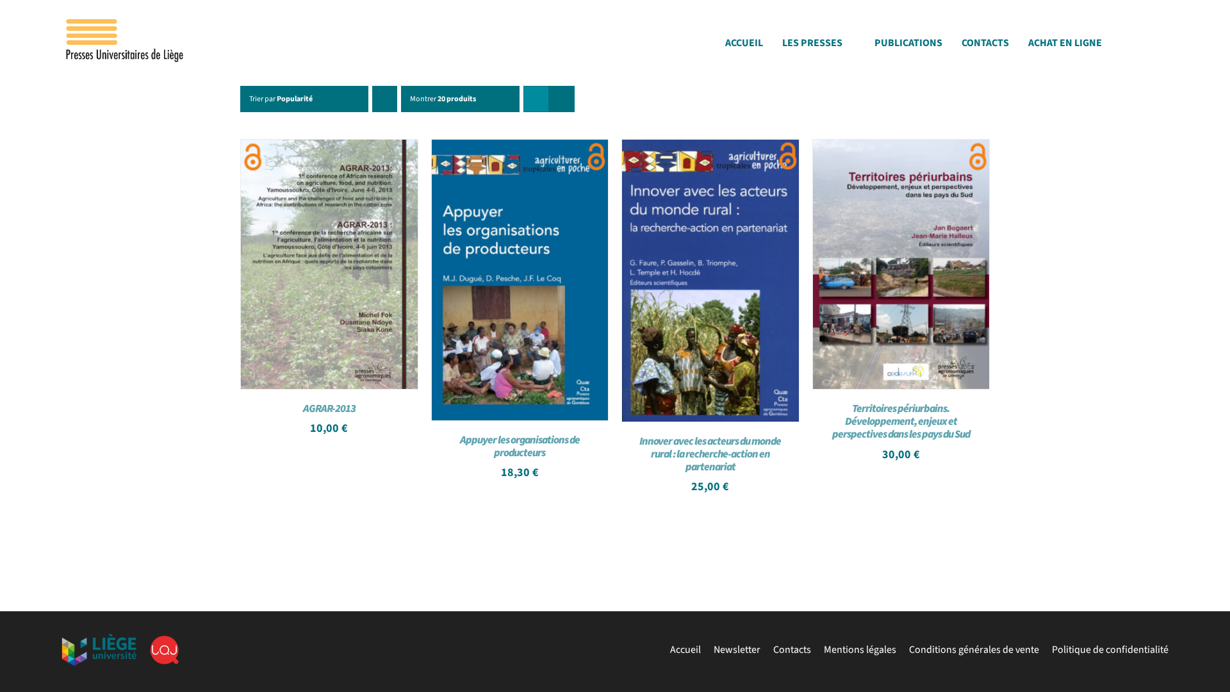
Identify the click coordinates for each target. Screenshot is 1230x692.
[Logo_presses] (126, 24)
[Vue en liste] (561, 98)
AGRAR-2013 (329, 408)
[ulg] (99, 639)
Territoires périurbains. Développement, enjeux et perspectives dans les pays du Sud (901, 421)
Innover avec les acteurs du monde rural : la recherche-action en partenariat (710, 454)
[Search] (1164, 46)
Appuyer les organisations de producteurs (520, 446)
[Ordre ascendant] (384, 99)
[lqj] (164, 641)
